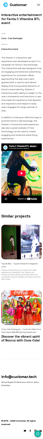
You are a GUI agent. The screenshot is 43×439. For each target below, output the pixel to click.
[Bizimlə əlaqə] (37, 433)
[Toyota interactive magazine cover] (21, 242)
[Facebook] (30, 431)
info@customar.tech (19, 376)
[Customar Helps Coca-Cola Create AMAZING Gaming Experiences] (21, 307)
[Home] (15, 5)
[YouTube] (25, 431)
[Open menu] (38, 4)
